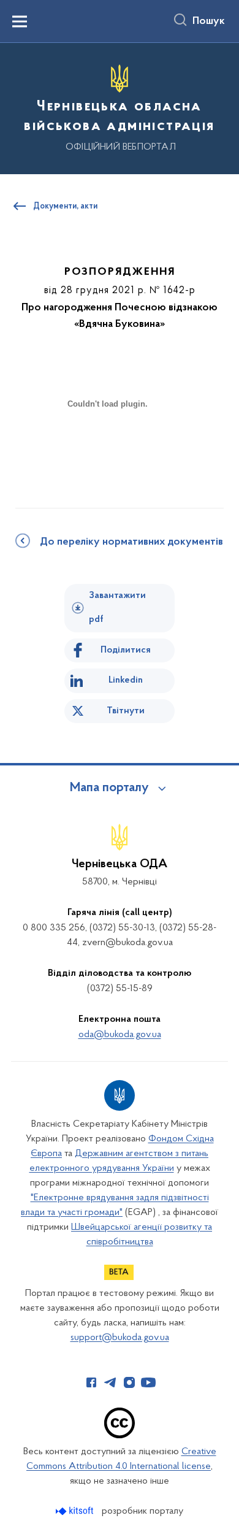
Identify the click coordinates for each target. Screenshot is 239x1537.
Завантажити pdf (117, 607)
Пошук (208, 21)
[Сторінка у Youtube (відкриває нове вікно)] (148, 1382)
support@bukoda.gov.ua (119, 1338)
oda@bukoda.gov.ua (119, 1035)
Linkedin (125, 680)
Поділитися (126, 650)
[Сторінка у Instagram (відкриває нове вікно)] (129, 1382)
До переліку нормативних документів (131, 542)
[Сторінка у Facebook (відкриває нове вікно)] (91, 1382)
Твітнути (126, 711)
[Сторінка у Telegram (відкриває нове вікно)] (110, 1382)
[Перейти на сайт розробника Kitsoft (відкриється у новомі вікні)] (76, 1511)
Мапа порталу (109, 788)
